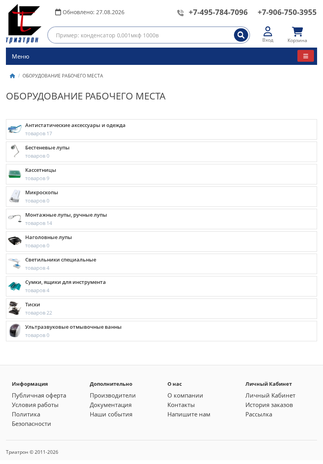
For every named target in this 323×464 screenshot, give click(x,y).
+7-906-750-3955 (287, 12)
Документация (111, 405)
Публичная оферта (39, 395)
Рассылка (258, 414)
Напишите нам (188, 414)
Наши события (111, 414)
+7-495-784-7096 (218, 12)
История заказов (269, 405)
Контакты (181, 405)
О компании (185, 395)
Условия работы (35, 405)
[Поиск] (241, 35)
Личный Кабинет (270, 395)
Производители (113, 395)
